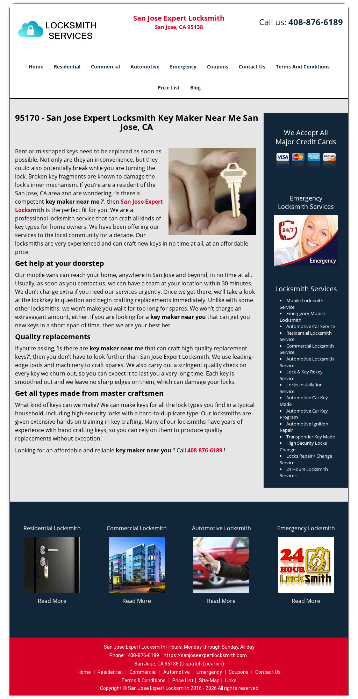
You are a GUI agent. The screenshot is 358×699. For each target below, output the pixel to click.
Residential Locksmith (52, 528)
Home (36, 66)
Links (231, 680)
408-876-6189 (315, 22)
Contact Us (252, 66)
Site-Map (209, 680)
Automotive (144, 66)
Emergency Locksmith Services (306, 202)
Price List (169, 87)
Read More (52, 601)
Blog (195, 87)
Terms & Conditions (143, 680)
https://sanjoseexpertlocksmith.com (205, 655)
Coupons (217, 66)
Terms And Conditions (303, 66)
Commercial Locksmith (137, 528)
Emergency (183, 66)
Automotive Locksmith (221, 528)
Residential (67, 66)
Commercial (105, 66)
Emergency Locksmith (306, 528)
